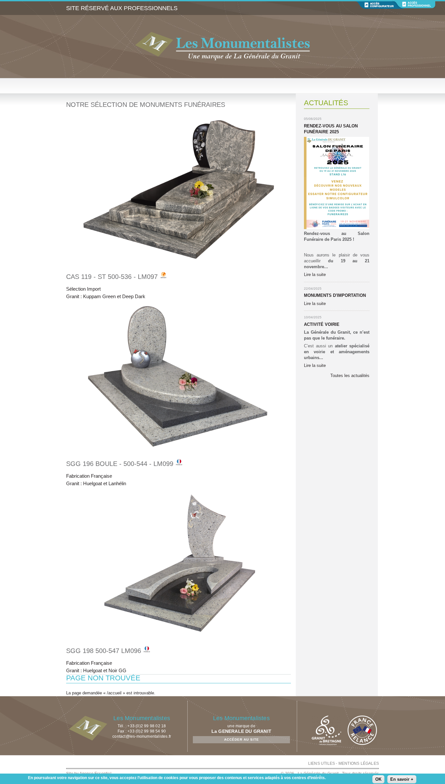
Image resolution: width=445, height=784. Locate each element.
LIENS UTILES (321, 763)
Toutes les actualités (349, 375)
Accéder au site (241, 739)
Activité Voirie (321, 324)
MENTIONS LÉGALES (358, 763)
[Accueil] (222, 47)
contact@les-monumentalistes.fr (141, 736)
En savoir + (401, 779)
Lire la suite (315, 274)
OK (378, 779)
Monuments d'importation (335, 295)
